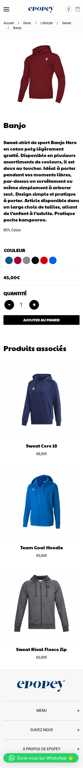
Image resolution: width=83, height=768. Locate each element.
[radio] (9, 260)
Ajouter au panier (41, 320)
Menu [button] (41, 710)
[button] (6, 9)
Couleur (14, 250)
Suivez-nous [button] (41, 730)
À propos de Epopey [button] (41, 749)
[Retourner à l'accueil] (41, 9)
